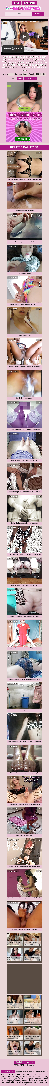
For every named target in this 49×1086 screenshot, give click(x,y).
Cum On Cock (30, 78)
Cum (20, 78)
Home (16, 3)
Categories (29, 3)
